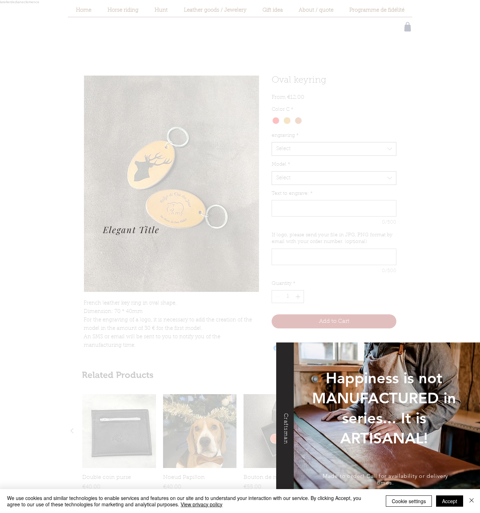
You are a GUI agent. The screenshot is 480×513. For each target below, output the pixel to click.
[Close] (471, 501)
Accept (449, 501)
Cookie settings (409, 501)
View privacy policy (201, 504)
